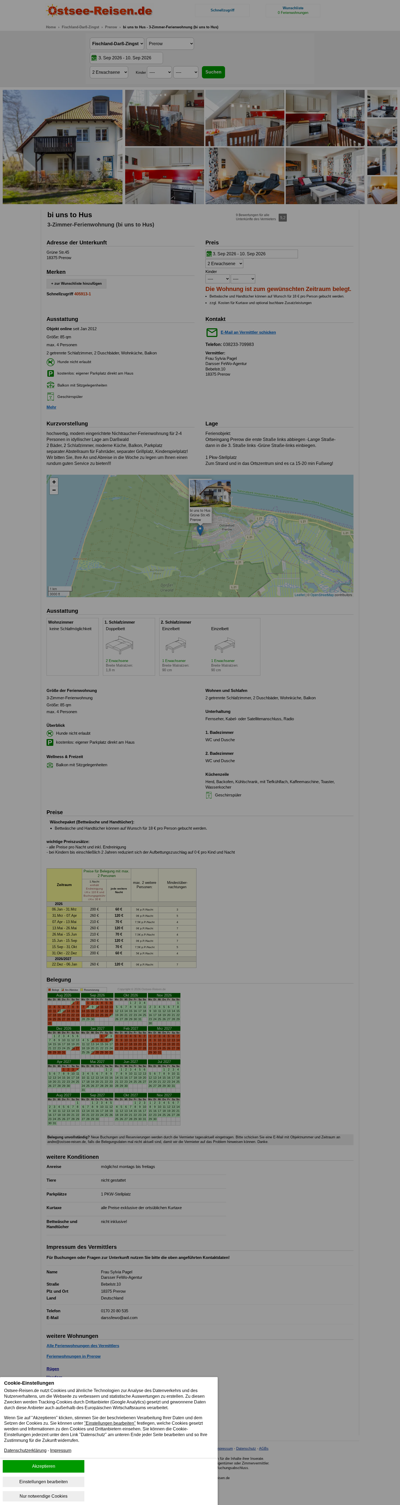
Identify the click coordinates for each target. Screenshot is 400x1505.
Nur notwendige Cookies (43, 1496)
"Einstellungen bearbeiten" (110, 1423)
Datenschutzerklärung (25, 1450)
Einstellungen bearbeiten (43, 1481)
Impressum (60, 1450)
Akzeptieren (43, 1466)
